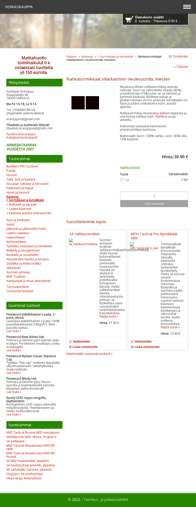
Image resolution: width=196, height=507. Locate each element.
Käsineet (87, 56)
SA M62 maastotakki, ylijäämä (27, 461)
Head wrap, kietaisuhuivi (24, 478)
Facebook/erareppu (20, 134)
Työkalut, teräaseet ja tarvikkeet (29, 246)
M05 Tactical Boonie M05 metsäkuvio (33, 432)
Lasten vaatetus (17, 233)
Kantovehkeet (16, 242)
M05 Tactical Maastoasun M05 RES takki (30, 447)
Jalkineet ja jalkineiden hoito (26, 229)
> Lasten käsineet (18, 209)
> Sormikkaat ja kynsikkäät (115, 56)
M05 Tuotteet (16, 276)
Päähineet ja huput (19, 188)
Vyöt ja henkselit (18, 220)
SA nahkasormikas (84, 233)
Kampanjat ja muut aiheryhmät (28, 281)
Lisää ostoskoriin (85, 347)
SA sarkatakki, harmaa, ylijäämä (29, 469)
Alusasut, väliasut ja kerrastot (27, 184)
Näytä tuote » (109, 316)
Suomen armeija (18, 272)
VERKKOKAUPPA (19, 7)
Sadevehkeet (15, 237)
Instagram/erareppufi (22, 137)
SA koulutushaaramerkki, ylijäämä (30, 465)
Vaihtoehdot (81, 341)
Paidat (11, 170)
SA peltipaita (15, 441)
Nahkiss (162, 116)
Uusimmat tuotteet (19, 291)
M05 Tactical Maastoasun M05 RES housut (30, 455)
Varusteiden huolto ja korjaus (27, 259)
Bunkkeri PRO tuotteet (22, 166)
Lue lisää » (13, 331)
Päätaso (71, 56)
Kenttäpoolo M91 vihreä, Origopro (31, 437)
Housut (11, 175)
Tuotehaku (180, 56)
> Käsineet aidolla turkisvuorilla (28, 213)
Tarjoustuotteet (17, 287)
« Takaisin (181, 66)
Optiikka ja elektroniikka (23, 263)
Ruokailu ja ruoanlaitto (22, 255)
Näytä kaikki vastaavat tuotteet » (89, 354)
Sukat (10, 224)
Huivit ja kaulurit (17, 192)
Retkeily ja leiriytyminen (23, 250)
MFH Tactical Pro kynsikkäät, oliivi (154, 235)
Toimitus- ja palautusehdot (105, 499)
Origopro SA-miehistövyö (24, 474)
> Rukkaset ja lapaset (21, 204)
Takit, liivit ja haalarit (20, 179)
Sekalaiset (13, 268)
